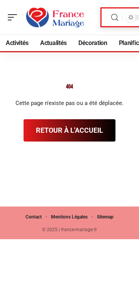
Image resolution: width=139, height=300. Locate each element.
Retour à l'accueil (69, 130)
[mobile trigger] (14, 17)
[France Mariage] (55, 17)
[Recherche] (114, 17)
